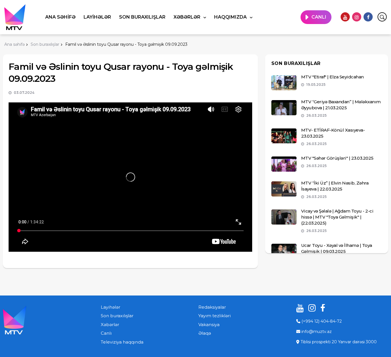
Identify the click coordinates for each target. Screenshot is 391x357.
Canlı (106, 333)
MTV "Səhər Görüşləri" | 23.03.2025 (337, 158)
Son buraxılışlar (142, 17)
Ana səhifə (60, 17)
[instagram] (356, 16)
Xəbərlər (187, 17)
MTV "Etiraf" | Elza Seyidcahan (332, 77)
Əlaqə (204, 333)
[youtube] (345, 16)
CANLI (318, 17)
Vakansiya (209, 324)
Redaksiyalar (212, 307)
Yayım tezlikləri (214, 315)
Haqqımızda (231, 17)
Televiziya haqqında (122, 342)
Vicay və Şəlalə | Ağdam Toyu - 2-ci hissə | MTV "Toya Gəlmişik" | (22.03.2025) (337, 217)
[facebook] (368, 16)
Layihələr (97, 17)
